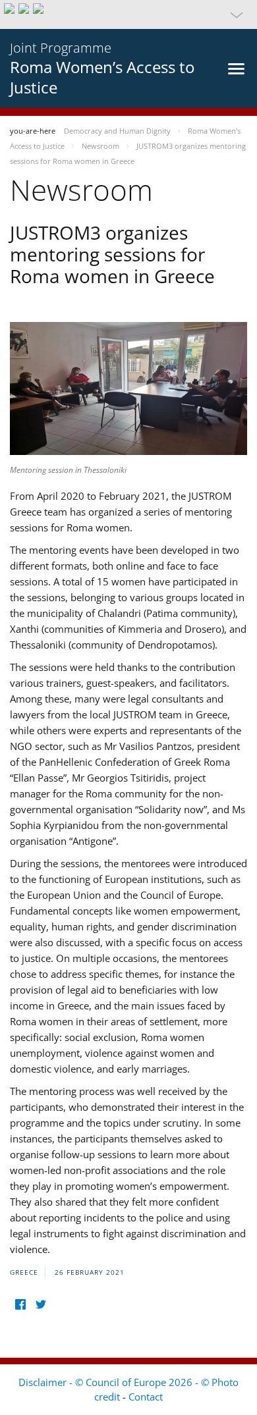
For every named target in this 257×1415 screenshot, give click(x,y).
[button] (128, 14)
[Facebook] (20, 1305)
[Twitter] (40, 1305)
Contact (145, 1396)
